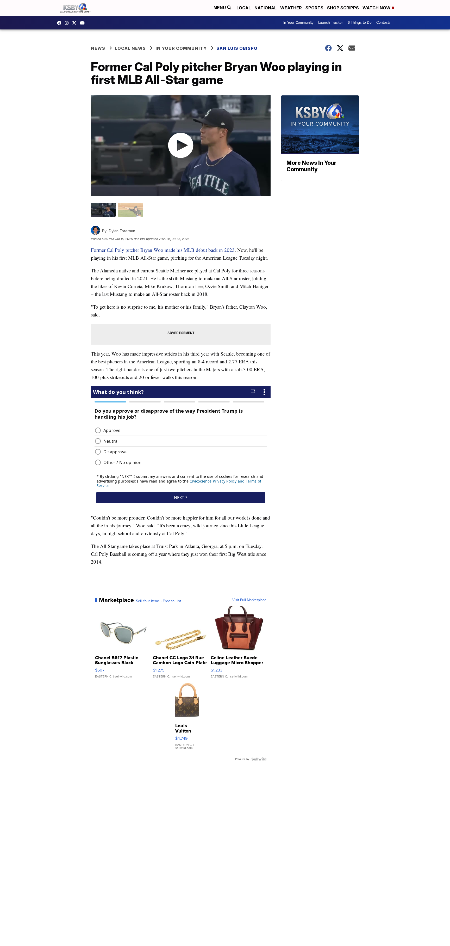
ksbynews (60, 23)
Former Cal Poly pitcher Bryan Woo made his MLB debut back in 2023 (163, 250)
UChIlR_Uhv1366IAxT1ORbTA (83, 23)
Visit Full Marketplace (249, 600)
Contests (383, 22)
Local (243, 7)
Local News (130, 48)
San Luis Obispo (237, 48)
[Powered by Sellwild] (258, 759)
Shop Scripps (343, 7)
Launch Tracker (330, 22)
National (265, 7)
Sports (314, 7)
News (98, 48)
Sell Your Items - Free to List (158, 601)
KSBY (75, 23)
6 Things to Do (360, 22)
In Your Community (298, 22)
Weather (291, 7)
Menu (220, 7)
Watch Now (377, 7)
